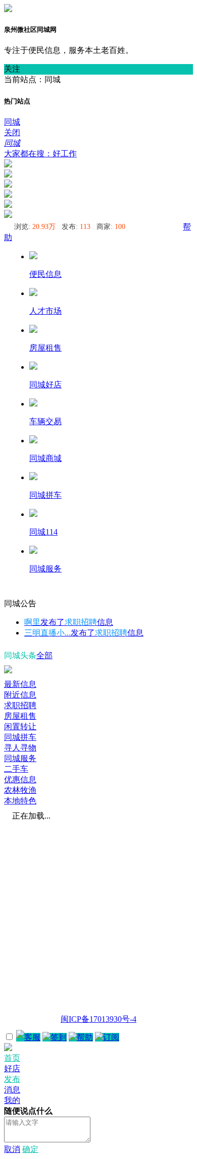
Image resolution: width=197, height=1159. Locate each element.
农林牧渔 (20, 790)
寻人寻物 (20, 747)
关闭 (12, 132)
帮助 (85, 1037)
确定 (30, 1149)
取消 (12, 1149)
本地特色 (20, 800)
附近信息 (20, 694)
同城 (12, 122)
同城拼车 (20, 737)
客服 (32, 1037)
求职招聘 (20, 705)
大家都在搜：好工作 (40, 153)
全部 (44, 655)
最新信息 (20, 684)
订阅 (111, 1037)
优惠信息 (20, 779)
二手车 (16, 769)
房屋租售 (20, 716)
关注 (12, 69)
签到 (59, 1037)
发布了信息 (68, 622)
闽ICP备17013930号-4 (98, 1019)
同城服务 (20, 758)
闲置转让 (20, 726)
